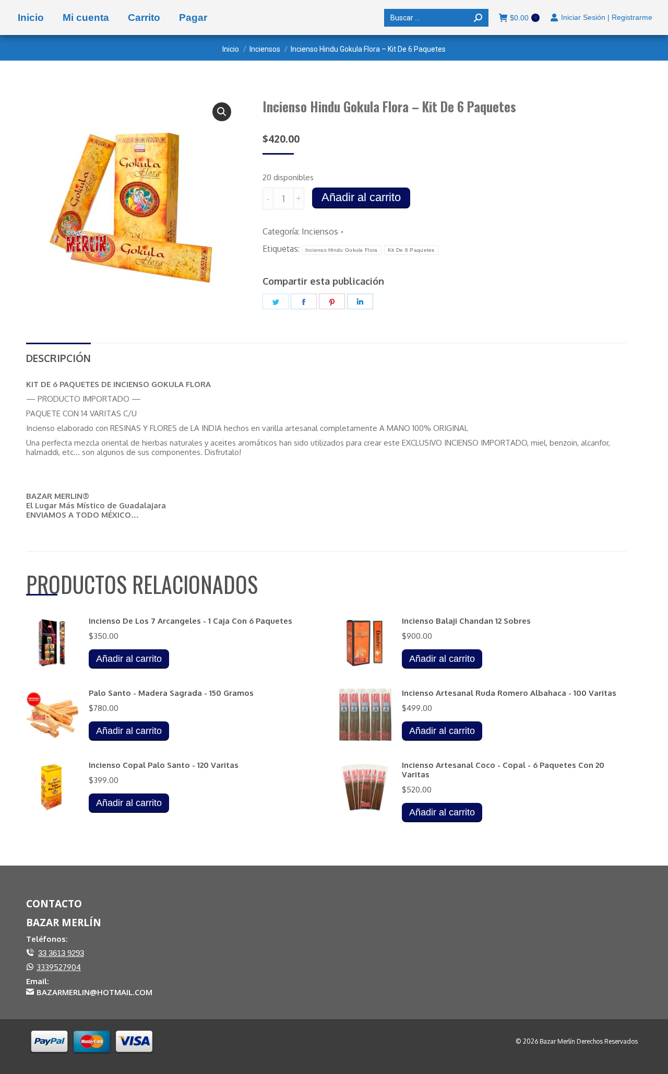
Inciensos (320, 231)
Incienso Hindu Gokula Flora (341, 250)
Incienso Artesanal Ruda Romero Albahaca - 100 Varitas (509, 693)
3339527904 (59, 967)
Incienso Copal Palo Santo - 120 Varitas (163, 765)
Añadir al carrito (361, 197)
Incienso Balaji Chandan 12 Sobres (466, 621)
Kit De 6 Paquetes (411, 250)
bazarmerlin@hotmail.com (94, 992)
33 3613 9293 (61, 953)
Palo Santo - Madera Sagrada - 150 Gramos (171, 693)
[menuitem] (31, 17)
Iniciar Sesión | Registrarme (606, 17)
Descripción (58, 358)
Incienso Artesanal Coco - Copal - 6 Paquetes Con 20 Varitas (503, 770)
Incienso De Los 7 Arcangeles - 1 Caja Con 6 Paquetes (190, 621)
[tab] (58, 353)
